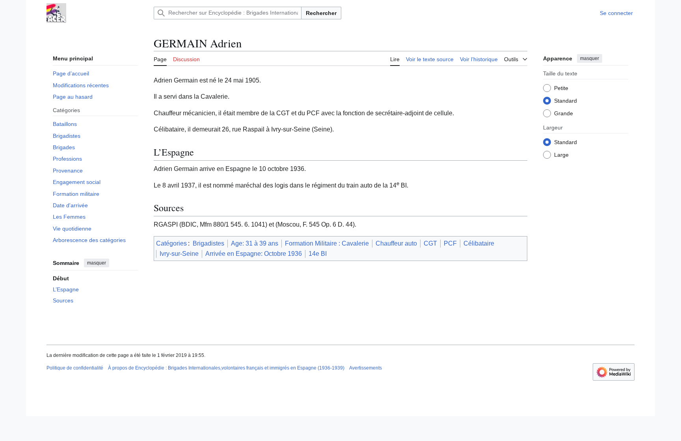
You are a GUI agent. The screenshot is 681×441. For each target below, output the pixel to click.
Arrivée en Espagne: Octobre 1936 (253, 253)
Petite (561, 88)
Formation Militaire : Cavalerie (327, 243)
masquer (96, 263)
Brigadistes (208, 243)
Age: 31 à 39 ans (254, 243)
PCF (450, 243)
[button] (515, 58)
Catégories (171, 243)
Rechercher (321, 13)
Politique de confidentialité (75, 368)
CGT (430, 243)
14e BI (318, 253)
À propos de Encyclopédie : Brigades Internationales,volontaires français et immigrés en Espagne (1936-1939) (226, 368)
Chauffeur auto (396, 243)
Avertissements (365, 368)
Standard (565, 101)
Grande (563, 113)
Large (561, 155)
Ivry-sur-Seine (179, 253)
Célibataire (478, 243)
